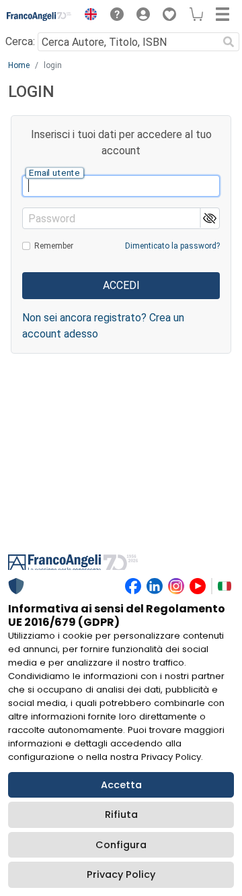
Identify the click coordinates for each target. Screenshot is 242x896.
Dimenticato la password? (172, 246)
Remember (53, 246)
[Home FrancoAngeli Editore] (39, 16)
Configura (121, 845)
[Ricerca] (228, 41)
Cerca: (20, 41)
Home (19, 65)
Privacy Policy (121, 874)
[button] (87, 16)
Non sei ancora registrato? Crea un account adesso (103, 325)
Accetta (121, 785)
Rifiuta (121, 814)
